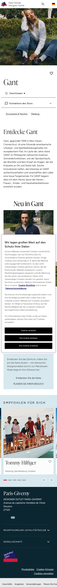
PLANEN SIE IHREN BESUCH (28, 383)
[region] (28, 293)
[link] (16, 4)
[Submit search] (43, 4)
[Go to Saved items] (48, 4)
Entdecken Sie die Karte (28, 378)
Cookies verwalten (43, 573)
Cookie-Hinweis (45, 569)
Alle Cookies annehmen (28, 346)
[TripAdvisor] (13, 517)
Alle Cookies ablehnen (28, 338)
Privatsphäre (27, 569)
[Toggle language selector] (53, 4)
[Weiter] (51, 480)
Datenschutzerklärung (15, 288)
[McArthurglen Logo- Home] (4, 4)
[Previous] (44, 480)
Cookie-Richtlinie (26, 285)
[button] (50, 461)
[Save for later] (51, 73)
